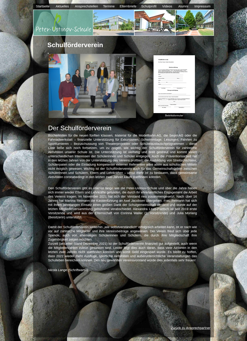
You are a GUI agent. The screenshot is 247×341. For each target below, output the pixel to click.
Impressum (202, 6)
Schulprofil (148, 6)
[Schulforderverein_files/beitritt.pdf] (174, 112)
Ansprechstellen (86, 6)
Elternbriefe (128, 6)
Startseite (43, 6)
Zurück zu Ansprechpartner (190, 327)
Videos (167, 6)
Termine (109, 6)
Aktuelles (62, 6)
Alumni (183, 6)
